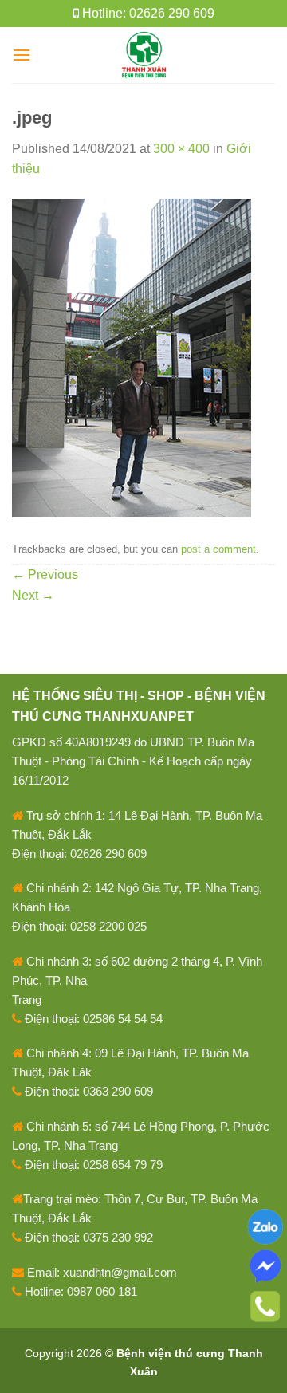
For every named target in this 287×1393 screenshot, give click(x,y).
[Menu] (21, 54)
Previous (45, 574)
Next (33, 595)
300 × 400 (181, 148)
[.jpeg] (131, 357)
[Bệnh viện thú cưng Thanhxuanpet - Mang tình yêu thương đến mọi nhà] (144, 55)
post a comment (218, 549)
